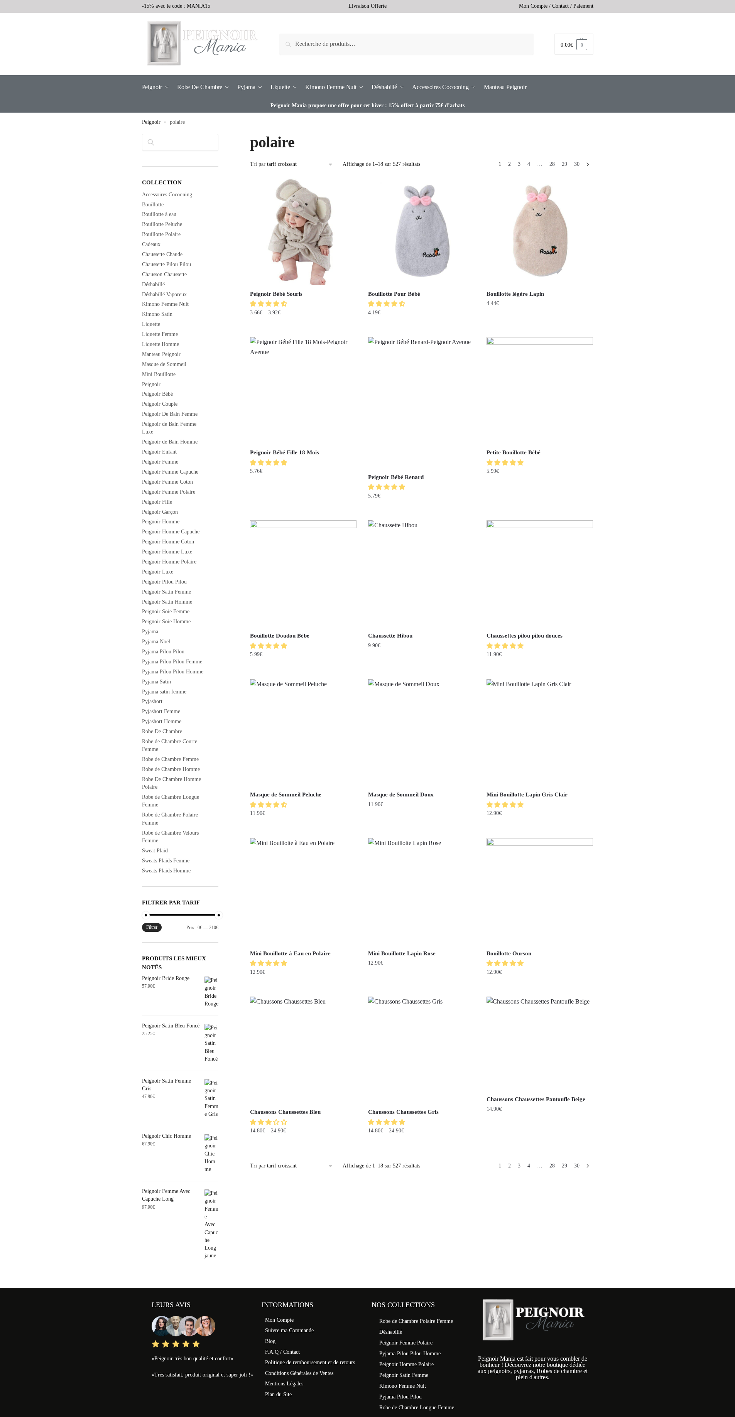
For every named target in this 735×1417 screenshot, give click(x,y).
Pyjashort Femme (161, 711)
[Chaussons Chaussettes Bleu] (303, 1050)
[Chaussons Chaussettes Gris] (421, 1050)
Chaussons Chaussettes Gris (403, 1112)
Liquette (151, 324)
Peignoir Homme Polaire (169, 562)
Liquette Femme (160, 334)
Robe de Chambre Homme (171, 769)
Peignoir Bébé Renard (396, 477)
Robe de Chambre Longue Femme (416, 1407)
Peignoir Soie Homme (166, 621)
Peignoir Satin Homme (167, 602)
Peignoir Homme (160, 522)
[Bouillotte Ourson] (540, 891)
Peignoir (151, 122)
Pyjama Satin (156, 682)
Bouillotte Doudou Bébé (279, 636)
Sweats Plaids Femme (165, 861)
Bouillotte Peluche (162, 224)
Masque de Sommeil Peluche (285, 794)
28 (552, 164)
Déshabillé (153, 284)
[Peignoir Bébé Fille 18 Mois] (303, 390)
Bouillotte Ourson (509, 953)
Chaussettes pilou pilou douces (525, 636)
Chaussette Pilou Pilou (166, 264)
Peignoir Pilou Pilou (164, 582)
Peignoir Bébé (157, 394)
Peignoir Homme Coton (168, 542)
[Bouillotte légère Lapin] (540, 232)
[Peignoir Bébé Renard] (421, 402)
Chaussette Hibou (390, 636)
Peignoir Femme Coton (167, 482)
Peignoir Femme (160, 462)
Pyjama (150, 631)
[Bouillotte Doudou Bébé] (303, 573)
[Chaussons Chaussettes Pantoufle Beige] (540, 1043)
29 (564, 164)
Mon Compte (533, 6)
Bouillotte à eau (159, 214)
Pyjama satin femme (164, 692)
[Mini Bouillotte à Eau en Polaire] (303, 891)
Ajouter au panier (421, 328)
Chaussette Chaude (162, 254)
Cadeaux (151, 244)
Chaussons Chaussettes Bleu (285, 1112)
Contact (560, 6)
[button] (269, 303)
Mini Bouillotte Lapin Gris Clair (527, 794)
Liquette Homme (160, 344)
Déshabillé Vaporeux (164, 294)
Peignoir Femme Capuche (170, 472)
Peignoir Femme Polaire (168, 492)
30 (577, 164)
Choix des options (303, 328)
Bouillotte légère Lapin (515, 294)
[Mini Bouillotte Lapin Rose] (421, 891)
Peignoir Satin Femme (166, 592)
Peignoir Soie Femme (165, 611)
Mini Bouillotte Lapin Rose (402, 953)
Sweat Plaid (155, 851)
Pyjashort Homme (161, 721)
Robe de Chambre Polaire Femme (416, 1321)
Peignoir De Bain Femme (170, 414)
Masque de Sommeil (164, 364)
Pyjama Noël (156, 641)
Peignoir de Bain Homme (170, 442)
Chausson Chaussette (164, 274)
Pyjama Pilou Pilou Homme (172, 672)
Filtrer (151, 927)
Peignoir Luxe (157, 572)
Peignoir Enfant (159, 452)
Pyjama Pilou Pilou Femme (172, 662)
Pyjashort (152, 701)
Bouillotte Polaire (161, 234)
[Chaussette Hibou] (421, 573)
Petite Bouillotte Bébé (514, 452)
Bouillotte (153, 204)
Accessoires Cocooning (167, 194)
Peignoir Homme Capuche (170, 532)
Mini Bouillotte (159, 374)
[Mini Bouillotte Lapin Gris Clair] (540, 732)
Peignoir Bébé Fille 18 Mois (284, 452)
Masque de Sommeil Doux (401, 794)
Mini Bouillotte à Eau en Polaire (290, 953)
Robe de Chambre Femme (170, 759)
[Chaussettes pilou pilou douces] (540, 573)
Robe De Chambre (162, 731)
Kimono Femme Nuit (165, 304)
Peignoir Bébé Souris (276, 294)
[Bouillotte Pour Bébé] (421, 232)
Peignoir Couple (159, 404)
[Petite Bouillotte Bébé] (540, 390)
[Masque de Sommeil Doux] (421, 732)
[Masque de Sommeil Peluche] (303, 732)
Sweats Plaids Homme (166, 871)
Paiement (583, 6)
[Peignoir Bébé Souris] (303, 232)
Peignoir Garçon (160, 512)
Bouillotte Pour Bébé (394, 294)
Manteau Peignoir (161, 354)
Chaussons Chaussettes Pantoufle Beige (536, 1099)
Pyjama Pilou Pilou (163, 652)
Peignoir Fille (157, 502)
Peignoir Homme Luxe (167, 552)
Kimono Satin (157, 314)
